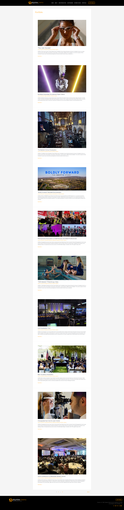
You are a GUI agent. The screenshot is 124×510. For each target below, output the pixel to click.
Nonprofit (53, 477)
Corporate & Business (48, 193)
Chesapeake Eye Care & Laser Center (49, 421)
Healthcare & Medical (56, 240)
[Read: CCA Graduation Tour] (62, 312)
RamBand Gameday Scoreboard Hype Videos (51, 94)
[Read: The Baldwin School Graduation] (62, 129)
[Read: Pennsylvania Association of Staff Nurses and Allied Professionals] (62, 223)
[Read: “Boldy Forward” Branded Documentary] (62, 178)
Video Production (62, 2)
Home (52, 2)
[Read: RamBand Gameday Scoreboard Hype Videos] (62, 78)
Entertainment (54, 193)
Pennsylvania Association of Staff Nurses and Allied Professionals (57, 238)
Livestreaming (70, 2)
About (56, 2)
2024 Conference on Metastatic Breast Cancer (52, 476)
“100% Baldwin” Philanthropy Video (48, 282)
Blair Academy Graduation (45, 374)
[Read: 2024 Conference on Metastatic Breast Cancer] (62, 456)
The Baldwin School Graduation (47, 150)
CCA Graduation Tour (44, 328)
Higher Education (47, 95)
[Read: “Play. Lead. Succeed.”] (62, 32)
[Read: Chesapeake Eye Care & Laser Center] (62, 405)
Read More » (40, 56)
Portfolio (84, 2)
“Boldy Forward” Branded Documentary (49, 192)
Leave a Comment (41, 49)
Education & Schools (48, 49)
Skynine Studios (77, 2)
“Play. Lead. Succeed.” (44, 48)
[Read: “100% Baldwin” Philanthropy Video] (62, 267)
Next (88, 491)
